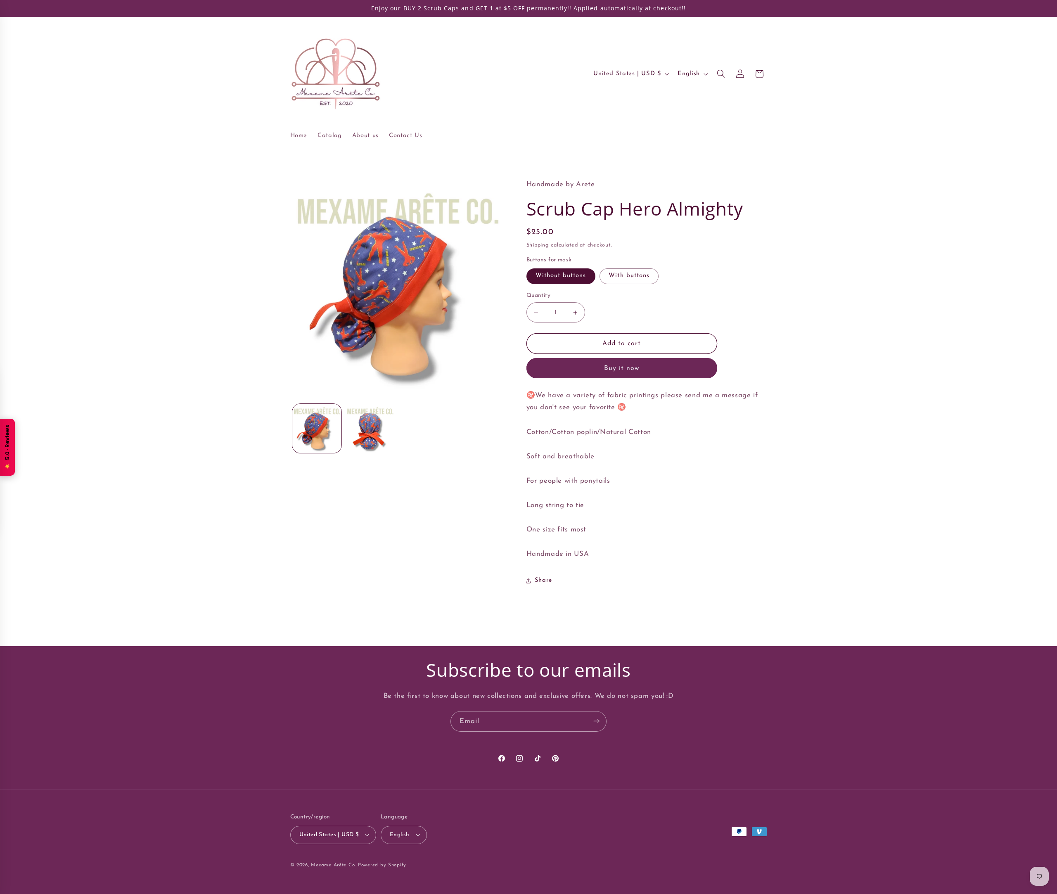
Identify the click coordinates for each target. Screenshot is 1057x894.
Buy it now (622, 368)
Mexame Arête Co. (333, 864)
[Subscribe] (596, 721)
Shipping (537, 245)
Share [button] (543, 580)
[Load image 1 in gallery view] (316, 428)
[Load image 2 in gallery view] (370, 428)
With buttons (629, 276)
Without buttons (561, 276)
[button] (720, 73)
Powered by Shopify (382, 864)
